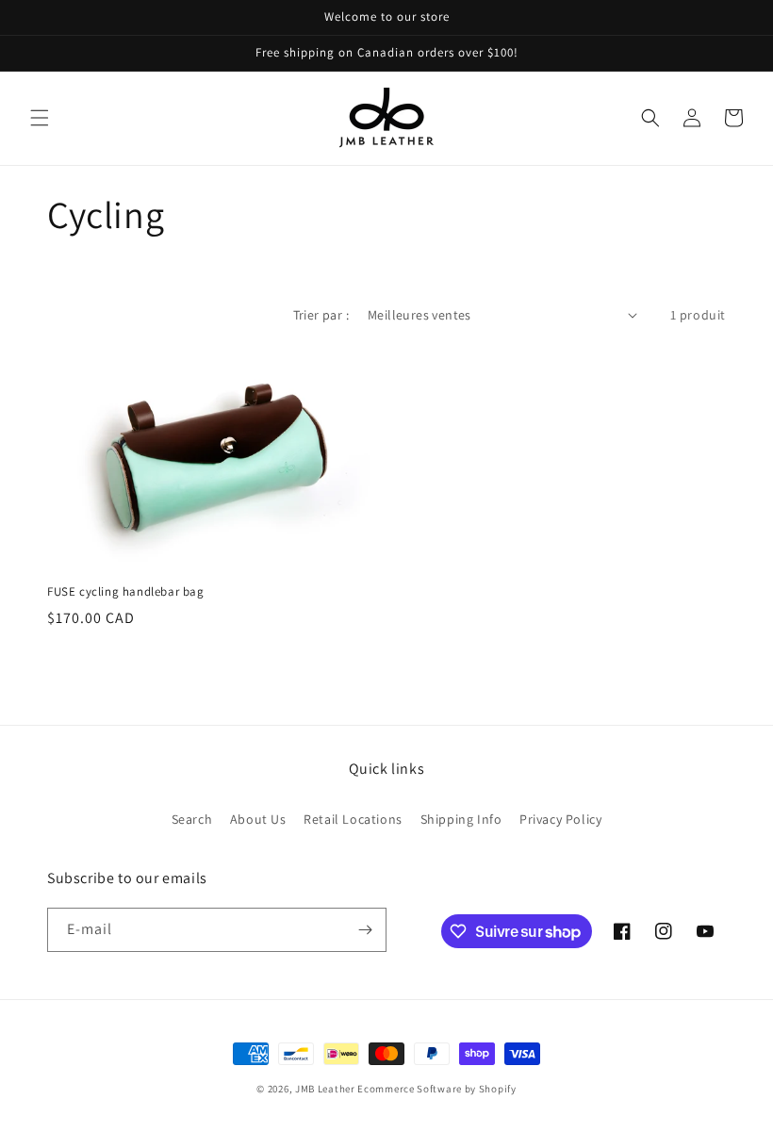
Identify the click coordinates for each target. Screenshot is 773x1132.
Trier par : (321, 314)
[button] (39, 118)
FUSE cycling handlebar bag (126, 591)
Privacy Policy (560, 819)
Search (192, 819)
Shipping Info (461, 819)
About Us (258, 819)
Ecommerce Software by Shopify (436, 1088)
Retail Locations (353, 819)
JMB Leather (325, 1088)
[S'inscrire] (365, 930)
